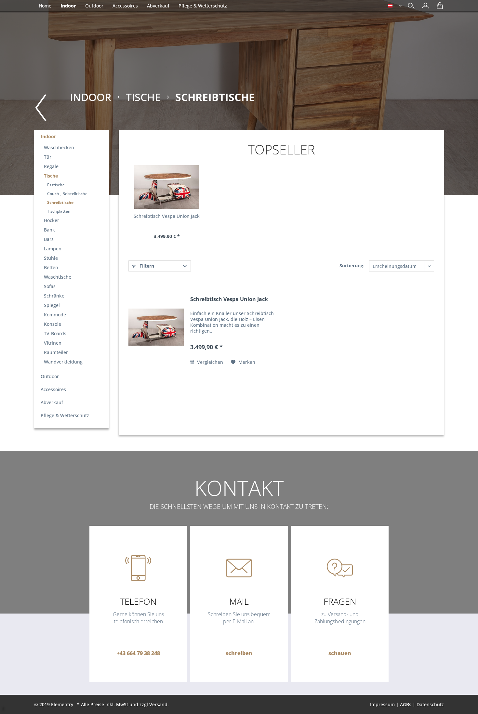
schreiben (239, 653)
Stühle (51, 258)
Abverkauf (52, 402)
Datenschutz (430, 704)
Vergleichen (209, 362)
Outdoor (50, 376)
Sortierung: (352, 265)
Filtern (146, 266)
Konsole (52, 324)
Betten (51, 267)
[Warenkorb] (438, 8)
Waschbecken (59, 147)
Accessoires (53, 389)
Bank (49, 230)
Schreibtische (60, 202)
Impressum (382, 704)
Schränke (54, 296)
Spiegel (52, 305)
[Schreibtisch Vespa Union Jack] (166, 187)
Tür (47, 157)
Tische (51, 176)
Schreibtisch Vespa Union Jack (167, 216)
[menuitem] (424, 6)
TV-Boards (55, 333)
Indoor (48, 136)
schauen (339, 653)
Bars (49, 239)
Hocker (51, 220)
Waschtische (57, 277)
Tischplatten (59, 211)
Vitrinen (52, 343)
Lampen (52, 248)
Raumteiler (56, 352)
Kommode (55, 314)
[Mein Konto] (424, 8)
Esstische (56, 185)
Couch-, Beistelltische (67, 193)
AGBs (405, 704)
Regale (51, 166)
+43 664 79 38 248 (138, 653)
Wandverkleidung (63, 362)
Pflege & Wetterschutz (65, 415)
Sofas (50, 286)
